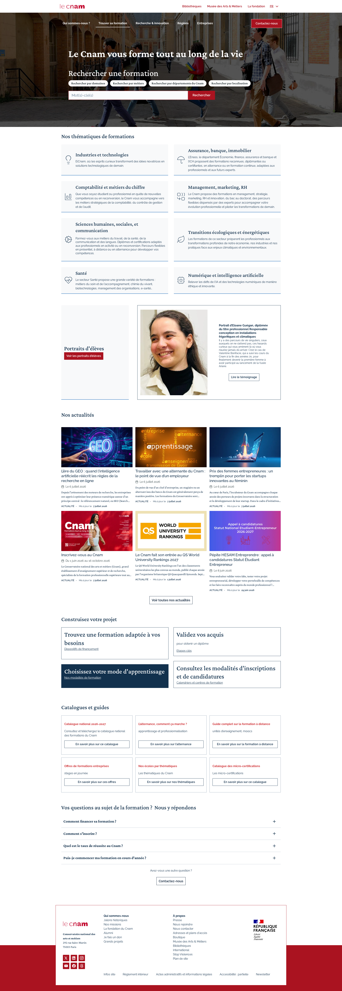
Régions (183, 23)
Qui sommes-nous (116, 916)
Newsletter (263, 974)
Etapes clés (184, 650)
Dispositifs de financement (81, 649)
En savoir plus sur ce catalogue (97, 744)
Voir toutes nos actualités (171, 600)
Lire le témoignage (244, 377)
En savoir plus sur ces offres (97, 782)
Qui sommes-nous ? (76, 23)
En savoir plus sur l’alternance (171, 744)
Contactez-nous (267, 23)
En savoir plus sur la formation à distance (245, 744)
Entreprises (205, 23)
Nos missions (112, 924)
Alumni (108, 933)
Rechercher (202, 95)
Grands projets (113, 941)
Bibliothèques (182, 946)
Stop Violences (183, 954)
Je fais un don (113, 937)
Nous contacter (183, 928)
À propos (179, 916)
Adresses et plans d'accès (190, 933)
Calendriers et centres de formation (200, 682)
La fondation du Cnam (118, 928)
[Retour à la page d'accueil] (72, 6)
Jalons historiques (115, 920)
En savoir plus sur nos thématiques (171, 782)
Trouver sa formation (113, 23)
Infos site (109, 974)
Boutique (179, 937)
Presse (177, 920)
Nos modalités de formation (82, 677)
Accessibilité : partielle (234, 974)
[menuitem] (192, 6)
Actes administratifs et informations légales (184, 974)
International (181, 950)
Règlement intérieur (135, 974)
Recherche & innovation (152, 23)
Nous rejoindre (183, 924)
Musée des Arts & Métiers (189, 941)
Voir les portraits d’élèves (83, 356)
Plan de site (180, 958)
